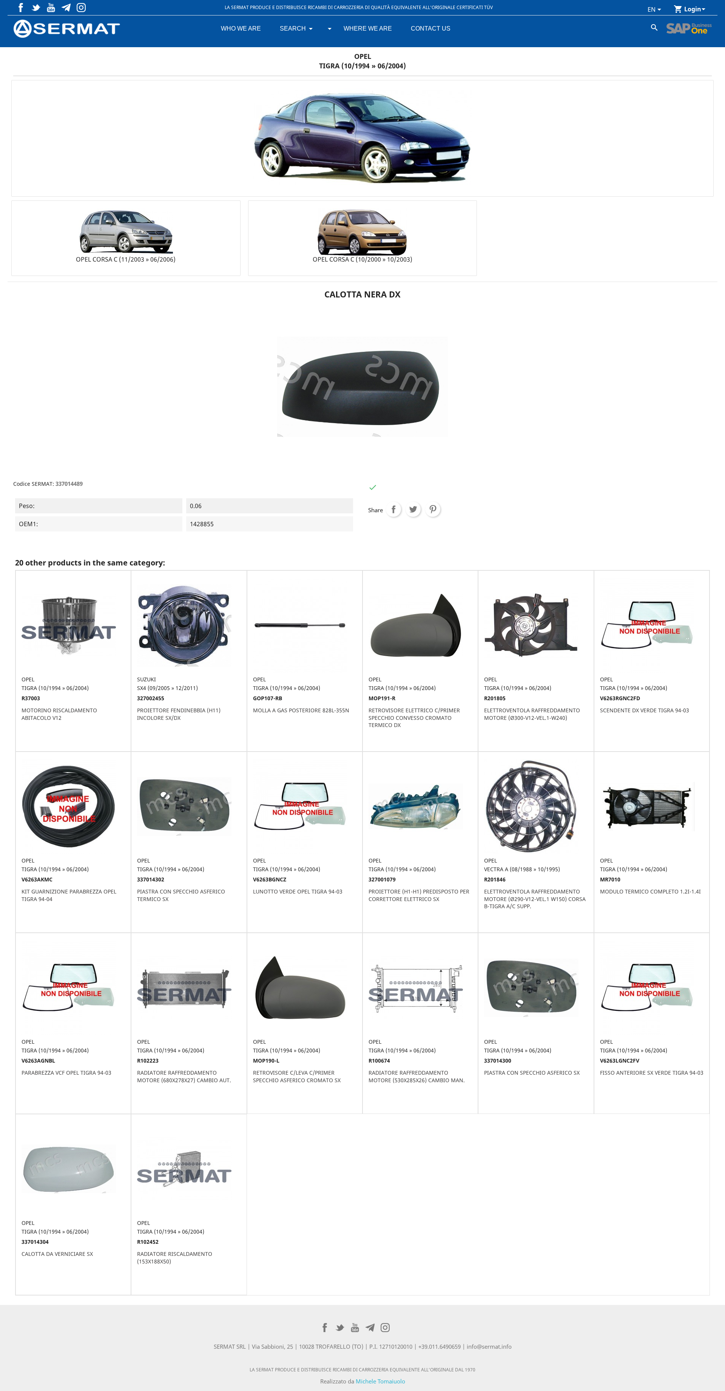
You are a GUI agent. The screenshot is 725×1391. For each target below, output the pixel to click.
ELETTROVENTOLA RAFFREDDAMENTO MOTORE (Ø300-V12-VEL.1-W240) (532, 714)
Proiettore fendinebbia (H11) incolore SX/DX (179, 714)
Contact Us (430, 28)
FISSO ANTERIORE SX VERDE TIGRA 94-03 (651, 1072)
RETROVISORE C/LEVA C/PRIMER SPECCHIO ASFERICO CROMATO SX (297, 1076)
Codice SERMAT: (33, 483)
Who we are (241, 28)
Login (692, 9)
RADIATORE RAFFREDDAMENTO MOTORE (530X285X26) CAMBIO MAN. (417, 1076)
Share (393, 509)
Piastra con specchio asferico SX (532, 1072)
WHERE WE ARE (368, 28)
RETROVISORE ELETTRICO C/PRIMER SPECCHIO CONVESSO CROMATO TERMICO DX (414, 718)
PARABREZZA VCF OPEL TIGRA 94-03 (66, 1072)
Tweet (413, 509)
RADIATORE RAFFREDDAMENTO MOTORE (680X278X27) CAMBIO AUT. (184, 1076)
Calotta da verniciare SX (57, 1253)
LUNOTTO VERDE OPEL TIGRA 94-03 (297, 891)
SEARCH (293, 28)
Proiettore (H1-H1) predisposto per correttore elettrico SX (419, 895)
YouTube (51, 7)
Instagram (81, 7)
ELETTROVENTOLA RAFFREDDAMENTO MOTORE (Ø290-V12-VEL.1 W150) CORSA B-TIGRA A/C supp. (535, 899)
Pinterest (66, 7)
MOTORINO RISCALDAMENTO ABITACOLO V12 (59, 714)
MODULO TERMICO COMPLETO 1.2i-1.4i (650, 891)
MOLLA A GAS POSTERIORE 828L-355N (301, 710)
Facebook (20, 7)
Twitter (35, 7)
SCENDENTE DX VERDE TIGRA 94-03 (644, 710)
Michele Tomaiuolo (380, 1381)
